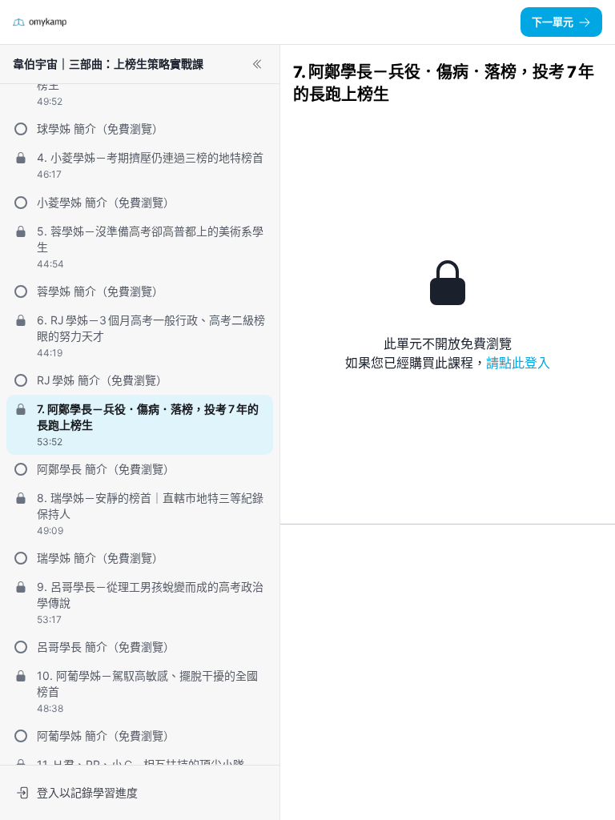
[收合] (257, 64)
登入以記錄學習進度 (87, 792)
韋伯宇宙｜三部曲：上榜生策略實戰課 (108, 63)
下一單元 (552, 21)
